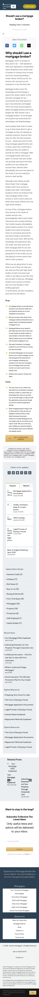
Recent (26, 486)
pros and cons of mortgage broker (24, 453)
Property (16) (12, 608)
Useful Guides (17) (14, 623)
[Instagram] (13, 472)
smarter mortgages (28, 455)
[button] (8, 780)
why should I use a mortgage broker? (14, 457)
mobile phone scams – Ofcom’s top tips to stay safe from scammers (18, 657)
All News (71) (12, 579)
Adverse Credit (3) (14, 574)
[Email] (29, 45)
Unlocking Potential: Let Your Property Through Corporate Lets (25, 787)
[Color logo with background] (7, 4)
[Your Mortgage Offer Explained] (12, 764)
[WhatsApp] (22, 45)
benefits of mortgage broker (15, 452)
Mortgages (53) (13, 603)
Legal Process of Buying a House (20, 530)
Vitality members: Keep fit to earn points (20, 507)
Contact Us (19, 957)
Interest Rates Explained (15, 714)
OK (33, 993)
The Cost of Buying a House (16, 700)
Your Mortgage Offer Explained (18, 638)
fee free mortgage (29, 452)
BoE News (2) (12, 584)
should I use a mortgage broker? (13, 455)
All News (16, 450)
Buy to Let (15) (13, 589)
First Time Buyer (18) (15, 599)
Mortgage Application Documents (22, 492)
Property (28, 450)
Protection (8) (12, 613)
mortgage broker (9, 453)
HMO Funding (19, 518)
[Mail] (25, 472)
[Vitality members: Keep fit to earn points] (9, 505)
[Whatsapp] (21, 472)
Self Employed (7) (14, 618)
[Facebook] (7, 45)
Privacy (27, 854)
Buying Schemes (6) (15, 594)
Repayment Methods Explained (18, 719)
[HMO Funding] (9, 518)
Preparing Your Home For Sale (17, 695)
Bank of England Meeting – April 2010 (18, 551)
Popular (13, 486)
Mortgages (22, 450)
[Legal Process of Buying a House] (9, 529)
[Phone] (29, 472)
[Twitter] (14, 45)
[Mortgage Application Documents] (9, 491)
